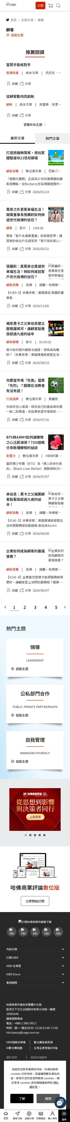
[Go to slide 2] (30, 835)
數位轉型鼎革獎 (43, 1042)
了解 (22, 1098)
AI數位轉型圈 (14, 1048)
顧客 (9, 104)
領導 (35, 646)
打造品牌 (12, 398)
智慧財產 (12, 72)
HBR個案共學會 (16, 1042)
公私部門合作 (35, 693)
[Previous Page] (5, 607)
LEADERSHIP (35, 660)
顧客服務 (12, 341)
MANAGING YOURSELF (35, 753)
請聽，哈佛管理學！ (53, 284)
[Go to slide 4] (39, 835)
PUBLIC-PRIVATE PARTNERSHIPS (35, 707)
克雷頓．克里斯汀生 (53, 104)
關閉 (48, 1098)
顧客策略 (12, 171)
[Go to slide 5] (44, 835)
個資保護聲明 (39, 1057)
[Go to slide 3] (35, 835)
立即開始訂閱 (35, 901)
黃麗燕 (53, 398)
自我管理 (35, 739)
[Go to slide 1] (25, 835)
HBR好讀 (52, 455)
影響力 (11, 455)
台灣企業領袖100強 (46, 1048)
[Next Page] (65, 607)
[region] (35, 809)
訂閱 (40, 5)
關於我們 (11, 1057)
